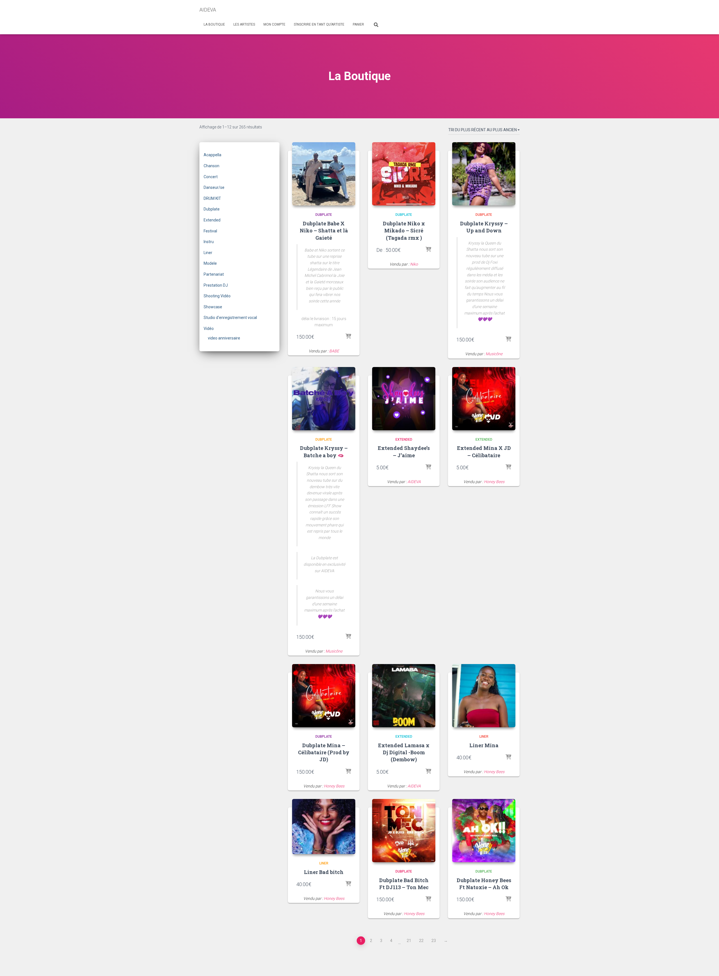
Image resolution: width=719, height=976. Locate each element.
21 (409, 940)
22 (421, 940)
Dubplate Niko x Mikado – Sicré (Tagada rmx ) (404, 230)
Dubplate (212, 209)
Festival (210, 231)
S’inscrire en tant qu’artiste (319, 24)
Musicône (494, 354)
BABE (334, 351)
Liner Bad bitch (323, 872)
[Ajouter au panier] (428, 467)
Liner (208, 252)
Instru (209, 241)
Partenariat (214, 274)
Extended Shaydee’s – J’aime (404, 451)
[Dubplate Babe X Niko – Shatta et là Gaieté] (323, 173)
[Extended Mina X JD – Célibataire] (483, 398)
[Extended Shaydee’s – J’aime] (403, 398)
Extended (212, 220)
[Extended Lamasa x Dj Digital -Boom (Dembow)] (403, 695)
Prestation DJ (216, 285)
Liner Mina (484, 745)
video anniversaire (224, 338)
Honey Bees (494, 481)
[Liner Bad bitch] (323, 826)
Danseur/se (214, 187)
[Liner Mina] (483, 695)
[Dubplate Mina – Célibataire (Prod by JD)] (323, 695)
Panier (358, 24)
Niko (414, 264)
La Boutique (214, 24)
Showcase (213, 307)
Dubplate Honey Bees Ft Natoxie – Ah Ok (484, 884)
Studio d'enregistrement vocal (230, 317)
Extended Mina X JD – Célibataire (484, 451)
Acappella (212, 155)
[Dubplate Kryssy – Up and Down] (483, 173)
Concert (211, 177)
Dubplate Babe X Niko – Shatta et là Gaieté (324, 230)
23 (433, 940)
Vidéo (209, 328)
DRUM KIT (212, 198)
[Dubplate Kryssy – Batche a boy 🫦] (323, 398)
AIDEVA (414, 481)
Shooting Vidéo (217, 296)
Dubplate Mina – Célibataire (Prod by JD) (323, 752)
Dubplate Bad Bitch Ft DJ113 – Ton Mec (404, 884)
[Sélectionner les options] (348, 336)
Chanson (211, 166)
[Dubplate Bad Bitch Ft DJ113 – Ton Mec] (403, 830)
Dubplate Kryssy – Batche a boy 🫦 (324, 451)
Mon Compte (274, 24)
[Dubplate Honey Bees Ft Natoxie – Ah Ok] (483, 830)
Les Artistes (244, 24)
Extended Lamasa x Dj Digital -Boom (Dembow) (403, 752)
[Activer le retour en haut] (708, 965)
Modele (210, 263)
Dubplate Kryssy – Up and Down (484, 227)
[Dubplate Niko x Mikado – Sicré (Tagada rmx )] (403, 173)
